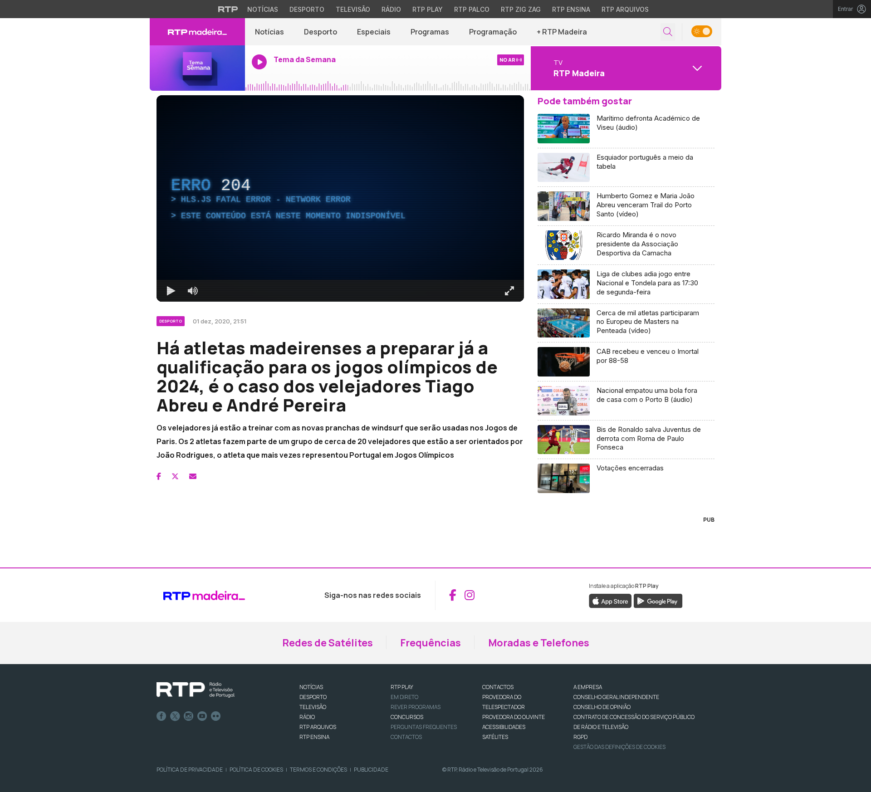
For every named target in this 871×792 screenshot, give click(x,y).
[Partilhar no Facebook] (159, 476)
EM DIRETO (404, 697)
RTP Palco (471, 9)
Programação (493, 32)
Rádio (391, 9)
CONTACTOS (498, 687)
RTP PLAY (402, 687)
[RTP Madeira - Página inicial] (197, 31)
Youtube (202, 716)
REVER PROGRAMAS (415, 707)
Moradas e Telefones (538, 643)
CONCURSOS (407, 717)
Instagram (189, 716)
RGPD (580, 737)
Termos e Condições (318, 769)
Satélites (495, 737)
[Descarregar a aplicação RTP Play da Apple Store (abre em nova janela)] (610, 600)
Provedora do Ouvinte (513, 717)
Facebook (161, 716)
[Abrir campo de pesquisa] (668, 32)
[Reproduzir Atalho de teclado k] (171, 291)
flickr (216, 716)
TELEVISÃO (312, 707)
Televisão (353, 9)
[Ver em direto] (197, 68)
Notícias (262, 9)
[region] (340, 198)
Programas (430, 32)
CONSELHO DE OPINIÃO (602, 707)
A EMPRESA (587, 687)
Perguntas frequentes (424, 727)
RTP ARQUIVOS (317, 727)
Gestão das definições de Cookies (619, 747)
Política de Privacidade (190, 769)
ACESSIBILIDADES (503, 727)
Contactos (406, 737)
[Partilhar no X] (175, 476)
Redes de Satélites (327, 643)
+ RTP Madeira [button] (562, 32)
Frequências (430, 643)
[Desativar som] (193, 291)
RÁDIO (307, 717)
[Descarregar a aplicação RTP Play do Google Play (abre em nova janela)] (658, 600)
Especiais (374, 32)
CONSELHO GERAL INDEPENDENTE (616, 697)
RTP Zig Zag (521, 9)
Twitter (175, 716)
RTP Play (427, 9)
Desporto (306, 9)
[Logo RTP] (196, 690)
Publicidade (371, 769)
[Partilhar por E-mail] (192, 476)
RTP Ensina (571, 9)
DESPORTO (313, 697)
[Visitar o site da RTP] (228, 9)
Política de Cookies (256, 769)
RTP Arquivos (625, 9)
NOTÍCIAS (311, 687)
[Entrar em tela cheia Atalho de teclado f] (509, 291)
